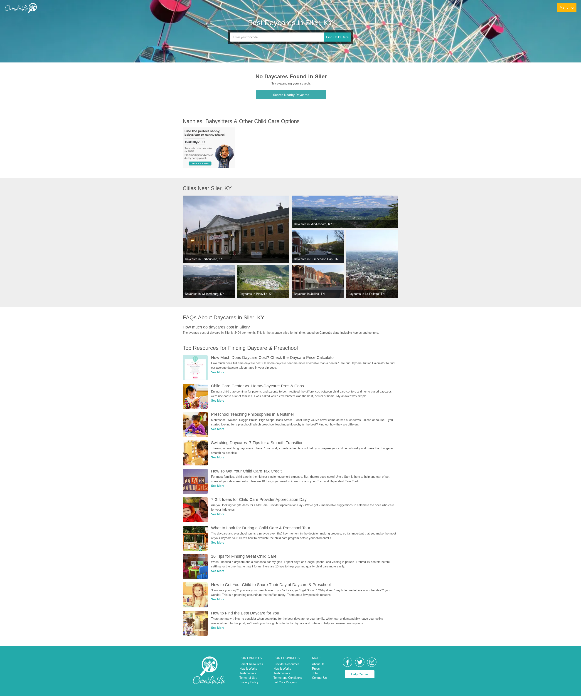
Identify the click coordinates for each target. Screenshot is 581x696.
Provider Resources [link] (286, 664)
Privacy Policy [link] (248, 682)
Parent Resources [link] (251, 664)
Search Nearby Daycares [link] (291, 95)
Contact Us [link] (319, 677)
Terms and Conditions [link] (287, 677)
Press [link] (316, 668)
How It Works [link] (248, 668)
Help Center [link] (359, 674)
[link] (21, 8)
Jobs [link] (315, 673)
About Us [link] (318, 664)
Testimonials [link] (247, 673)
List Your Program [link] (285, 682)
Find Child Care (337, 37)
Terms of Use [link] (248, 677)
